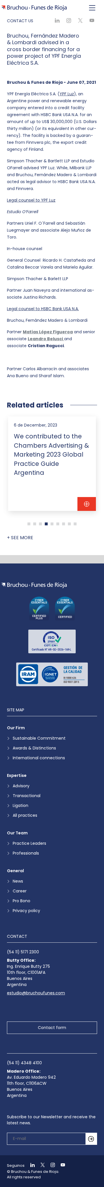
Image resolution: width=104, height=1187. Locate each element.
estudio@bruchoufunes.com (36, 993)
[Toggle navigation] (92, 8)
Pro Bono (21, 901)
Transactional (26, 796)
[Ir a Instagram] (50, 1165)
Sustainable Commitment (39, 738)
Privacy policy (26, 910)
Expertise (17, 775)
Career (20, 891)
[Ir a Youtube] (60, 1165)
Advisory (21, 786)
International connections (39, 758)
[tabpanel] (52, 463)
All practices (25, 815)
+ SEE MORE (20, 537)
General (15, 871)
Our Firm (16, 728)
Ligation (20, 805)
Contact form (52, 1027)
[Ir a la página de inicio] (34, 585)
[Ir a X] (40, 1165)
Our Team (17, 833)
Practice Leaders (29, 843)
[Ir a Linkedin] (30, 1165)
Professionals (26, 853)
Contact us (20, 21)
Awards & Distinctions (34, 748)
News (18, 881)
